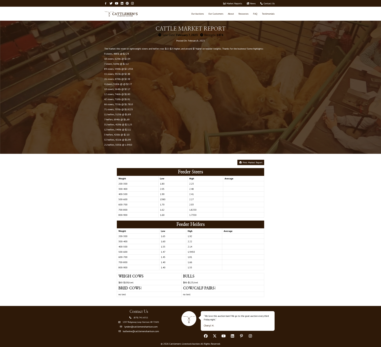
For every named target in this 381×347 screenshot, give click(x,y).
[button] (205, 336)
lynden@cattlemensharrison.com (141, 326)
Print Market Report (252, 162)
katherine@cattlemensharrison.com (141, 331)
